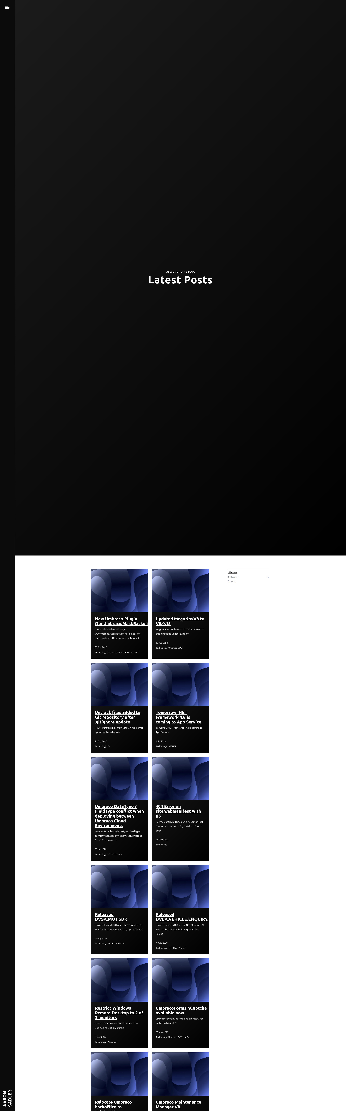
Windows (112, 1042)
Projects (231, 581)
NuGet (126, 652)
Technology (100, 652)
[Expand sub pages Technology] (268, 577)
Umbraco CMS (115, 652)
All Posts (232, 572)
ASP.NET (135, 652)
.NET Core (112, 943)
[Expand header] (7, 7)
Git (109, 746)
